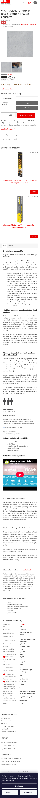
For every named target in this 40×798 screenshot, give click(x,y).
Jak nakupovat (5, 718)
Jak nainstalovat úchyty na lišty (11, 759)
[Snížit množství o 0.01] (16, 116)
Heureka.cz (18, 772)
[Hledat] (24, 3)
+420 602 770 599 (9, 748)
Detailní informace (7, 129)
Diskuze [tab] (10, 246)
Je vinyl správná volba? (8, 765)
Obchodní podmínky (7, 726)
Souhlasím (28, 793)
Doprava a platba (6, 721)
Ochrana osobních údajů (8, 732)
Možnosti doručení (7, 89)
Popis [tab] (5, 246)
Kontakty (4, 724)
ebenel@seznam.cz (10, 742)
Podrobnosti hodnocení (28, 25)
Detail (33, 192)
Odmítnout (10, 793)
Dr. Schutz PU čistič (24, 570)
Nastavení (19, 786)
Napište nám (5, 729)
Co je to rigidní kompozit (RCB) (10, 762)
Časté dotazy (27, 772)
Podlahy (22, 624)
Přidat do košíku (27, 115)
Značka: (8, 27)
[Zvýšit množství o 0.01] (16, 114)
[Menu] (35, 3)
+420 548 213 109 (9, 745)
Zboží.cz (11, 772)
